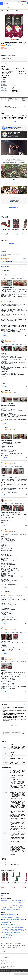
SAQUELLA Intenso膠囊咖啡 (7, 935)
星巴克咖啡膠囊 (19, 905)
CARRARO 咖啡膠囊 (5, 922)
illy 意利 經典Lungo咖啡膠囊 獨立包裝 (8, 914)
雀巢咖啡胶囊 (9, 909)
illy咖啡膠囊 (13, 905)
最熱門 (2, 266)
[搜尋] (25, 7)
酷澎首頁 (2, 10)
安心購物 (23, 945)
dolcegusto (12, 904)
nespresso (16, 902)
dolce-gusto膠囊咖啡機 (19, 904)
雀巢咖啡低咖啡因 (4, 900)
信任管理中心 (9, 945)
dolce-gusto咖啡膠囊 (18, 907)
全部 (2, 7)
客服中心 (25, 1)
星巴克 (20, 902)
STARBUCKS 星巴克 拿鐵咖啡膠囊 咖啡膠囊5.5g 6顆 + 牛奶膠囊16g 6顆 (13, 930)
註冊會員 (22, 1)
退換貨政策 (3, 945)
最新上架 (7, 266)
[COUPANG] (5, 958)
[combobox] (22, 267)
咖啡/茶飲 (11, 10)
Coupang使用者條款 (17, 943)
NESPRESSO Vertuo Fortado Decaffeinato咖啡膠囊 (11, 932)
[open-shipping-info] (13, 55)
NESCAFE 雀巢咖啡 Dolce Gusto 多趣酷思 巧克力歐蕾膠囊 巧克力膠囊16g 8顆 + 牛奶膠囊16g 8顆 (13, 927)
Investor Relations (9, 943)
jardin (8, 905)
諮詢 (24, 704)
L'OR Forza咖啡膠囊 (5, 937)
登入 (19, 1)
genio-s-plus (3, 909)
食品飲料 (7, 10)
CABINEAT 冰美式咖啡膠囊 (7, 934)
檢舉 (23, 733)
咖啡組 (21, 10)
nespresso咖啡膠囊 (16, 909)
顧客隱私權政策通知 (16, 945)
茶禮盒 (2, 895)
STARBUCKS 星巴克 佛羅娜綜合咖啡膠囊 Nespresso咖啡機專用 (13, 916)
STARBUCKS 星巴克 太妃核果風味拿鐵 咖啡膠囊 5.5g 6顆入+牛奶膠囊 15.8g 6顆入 (13, 929)
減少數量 (9, 64)
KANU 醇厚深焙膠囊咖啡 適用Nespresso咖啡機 (10, 917)
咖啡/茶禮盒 (17, 10)
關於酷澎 (2, 943)
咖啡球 (13, 900)
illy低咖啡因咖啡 (10, 907)
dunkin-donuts (3, 905)
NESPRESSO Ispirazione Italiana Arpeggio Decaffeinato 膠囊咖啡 (13, 919)
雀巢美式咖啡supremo (5, 904)
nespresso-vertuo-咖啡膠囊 (20, 900)
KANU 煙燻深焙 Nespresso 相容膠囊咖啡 (9, 924)
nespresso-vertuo (9, 902)
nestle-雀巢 (3, 902)
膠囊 (9, 900)
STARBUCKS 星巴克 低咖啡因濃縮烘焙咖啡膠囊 (10, 921)
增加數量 (2, 64)
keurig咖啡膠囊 (3, 907)
